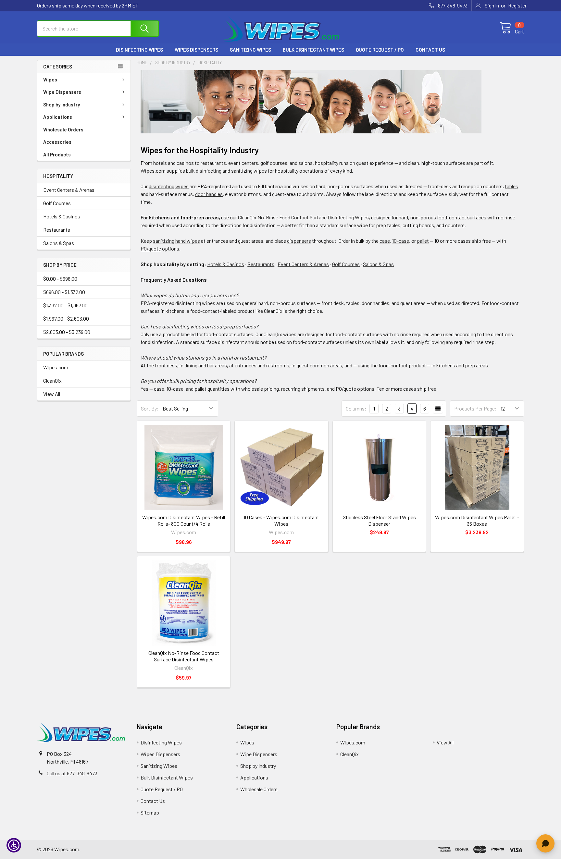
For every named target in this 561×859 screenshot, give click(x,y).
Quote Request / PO (380, 50)
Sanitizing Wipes (250, 50)
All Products (57, 154)
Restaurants (56, 230)
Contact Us (430, 50)
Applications (57, 117)
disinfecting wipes (169, 186)
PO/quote (151, 248)
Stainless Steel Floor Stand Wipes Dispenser (379, 520)
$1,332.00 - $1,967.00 (65, 305)
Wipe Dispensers (62, 92)
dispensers (299, 241)
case (385, 241)
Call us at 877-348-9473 (72, 773)
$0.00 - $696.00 (60, 279)
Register (517, 5)
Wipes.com (55, 367)
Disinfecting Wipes (139, 50)
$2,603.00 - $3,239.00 (66, 332)
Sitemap (150, 812)
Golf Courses (57, 203)
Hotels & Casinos (61, 216)
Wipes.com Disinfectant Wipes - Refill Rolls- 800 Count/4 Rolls (183, 520)
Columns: (356, 408)
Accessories (57, 142)
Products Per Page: (475, 408)
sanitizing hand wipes (176, 241)
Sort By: (150, 408)
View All (51, 394)
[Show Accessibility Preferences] (13, 845)
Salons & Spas (58, 243)
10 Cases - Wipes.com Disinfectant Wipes (281, 520)
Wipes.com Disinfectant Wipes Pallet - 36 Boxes (477, 520)
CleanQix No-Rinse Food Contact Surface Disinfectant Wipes (183, 656)
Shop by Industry (61, 104)
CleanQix (52, 380)
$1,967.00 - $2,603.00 (66, 318)
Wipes (50, 79)
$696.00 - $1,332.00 (64, 292)
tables (511, 186)
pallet (423, 241)
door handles (209, 194)
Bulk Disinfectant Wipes (313, 50)
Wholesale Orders (63, 129)
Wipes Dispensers (196, 50)
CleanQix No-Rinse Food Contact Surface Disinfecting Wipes (303, 217)
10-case (400, 241)
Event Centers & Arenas (68, 190)
